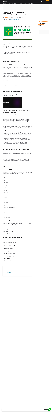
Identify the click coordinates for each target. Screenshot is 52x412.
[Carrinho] (44, 1)
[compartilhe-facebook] (13, 19)
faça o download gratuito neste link (9, 242)
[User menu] (42, 1)
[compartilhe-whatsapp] (11, 19)
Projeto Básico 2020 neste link (9, 256)
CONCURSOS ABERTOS (8, 272)
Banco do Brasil (14, 3)
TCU (17, 3)
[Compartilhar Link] (18, 19)
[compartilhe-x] (16, 19)
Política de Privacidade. (37, 409)
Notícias (21, 3)
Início (3, 10)
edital (6, 47)
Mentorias (9, 3)
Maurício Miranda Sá (7, 17)
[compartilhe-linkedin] (14, 19)
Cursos (25, 3)
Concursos (4, 3)
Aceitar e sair (46, 409)
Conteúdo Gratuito (30, 3)
